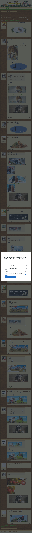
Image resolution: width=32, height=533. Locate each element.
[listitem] (16, 263)
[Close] (29, 253)
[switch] (26, 265)
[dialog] (16, 266)
